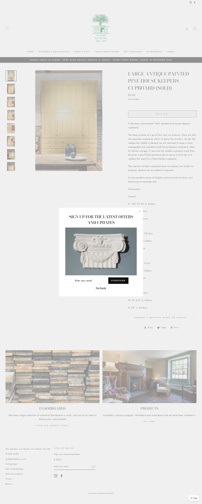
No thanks (101, 288)
